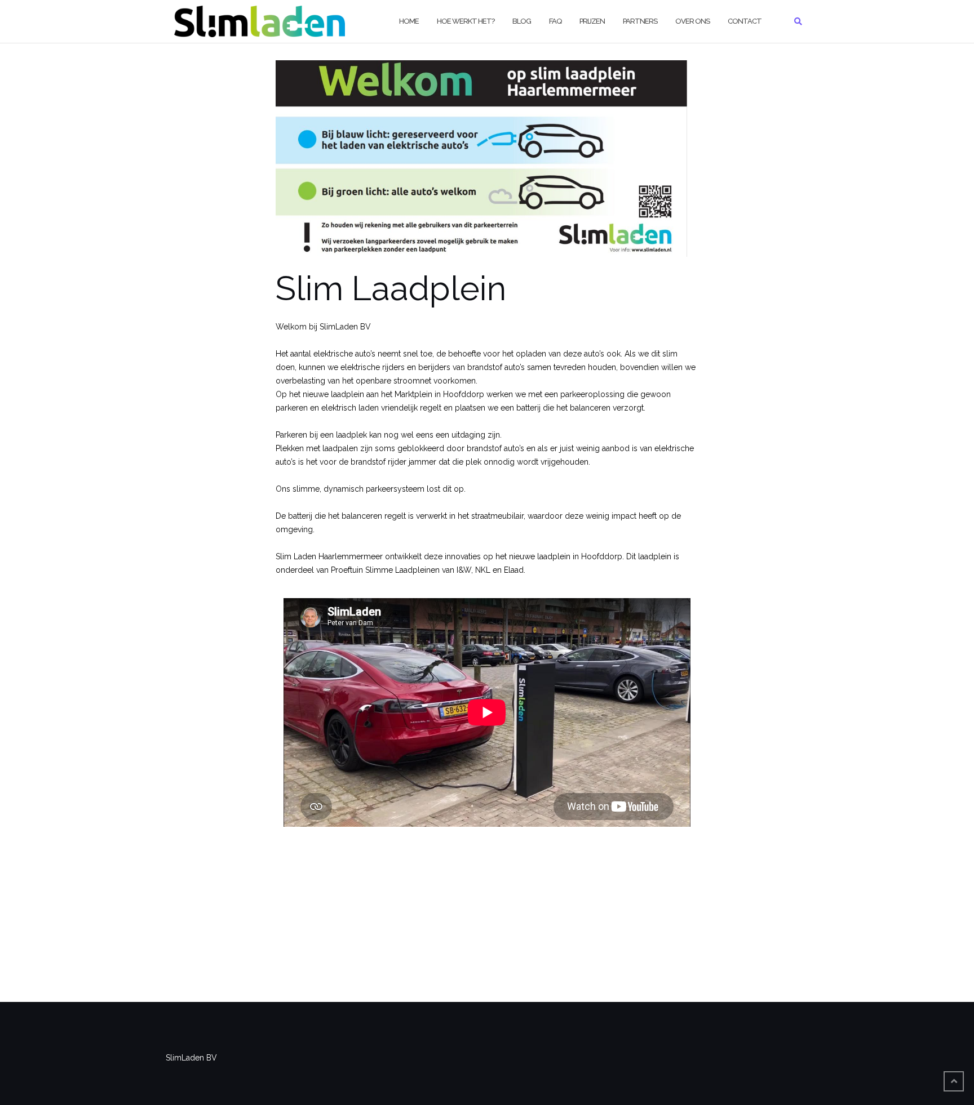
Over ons (692, 21)
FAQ (555, 21)
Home (409, 21)
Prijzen (592, 21)
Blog (521, 21)
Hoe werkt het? (465, 21)
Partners (640, 21)
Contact (745, 21)
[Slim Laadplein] (481, 164)
